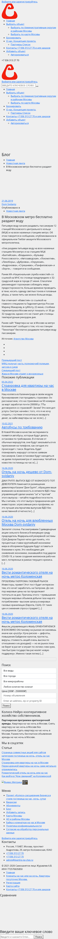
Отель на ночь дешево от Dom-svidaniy (27, 474)
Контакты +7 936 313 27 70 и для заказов (28, 889)
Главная (10, 159)
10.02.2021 (7, 423)
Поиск (6, 705)
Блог (8, 808)
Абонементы (13, 805)
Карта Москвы (14, 815)
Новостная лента (15, 163)
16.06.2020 (7, 468)
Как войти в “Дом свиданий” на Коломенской (26, 776)
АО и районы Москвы (18, 819)
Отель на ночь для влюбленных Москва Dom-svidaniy (27, 522)
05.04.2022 (7, 381)
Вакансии (11, 802)
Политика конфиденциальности (24, 825)
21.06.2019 (7, 200)
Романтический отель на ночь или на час (25, 772)
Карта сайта (12, 886)
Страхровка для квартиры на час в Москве (28, 387)
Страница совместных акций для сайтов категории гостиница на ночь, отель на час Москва (26, 756)
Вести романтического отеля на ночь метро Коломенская (27, 574)
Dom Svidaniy (9, 204)
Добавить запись (15, 812)
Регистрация (13, 882)
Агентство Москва (24, 338)
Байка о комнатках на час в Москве (25, 822)
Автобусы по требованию (22, 427)
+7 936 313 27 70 (15, 853)
